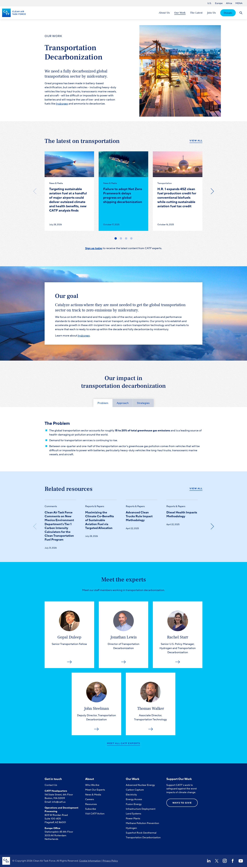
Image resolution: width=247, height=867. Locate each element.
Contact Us (51, 785)
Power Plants (133, 818)
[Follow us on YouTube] (240, 861)
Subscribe (90, 809)
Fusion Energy (134, 804)
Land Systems (133, 813)
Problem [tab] (102, 403)
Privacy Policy (110, 860)
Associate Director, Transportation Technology (150, 713)
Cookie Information (90, 860)
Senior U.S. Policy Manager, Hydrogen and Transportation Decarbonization (178, 644)
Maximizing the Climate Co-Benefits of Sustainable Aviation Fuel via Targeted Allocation (99, 520)
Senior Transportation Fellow (69, 640)
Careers (89, 799)
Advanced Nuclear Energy (140, 785)
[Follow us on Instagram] (224, 861)
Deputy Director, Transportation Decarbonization (96, 713)
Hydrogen (131, 828)
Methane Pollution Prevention (142, 823)
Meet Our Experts (95, 789)
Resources (91, 804)
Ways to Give (182, 802)
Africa (229, 3)
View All (196, 140)
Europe (219, 3)
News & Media (93, 794)
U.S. (209, 3)
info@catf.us (58, 802)
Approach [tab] (123, 403)
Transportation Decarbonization (143, 837)
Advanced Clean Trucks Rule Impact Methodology (139, 516)
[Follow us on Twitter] (216, 861)
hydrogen (62, 103)
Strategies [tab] (143, 403)
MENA (238, 3)
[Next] (212, 191)
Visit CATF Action (94, 813)
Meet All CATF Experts (123, 743)
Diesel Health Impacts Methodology (181, 514)
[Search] (240, 12)
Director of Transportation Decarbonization (123, 642)
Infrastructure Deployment (140, 809)
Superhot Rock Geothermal (141, 832)
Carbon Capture (135, 789)
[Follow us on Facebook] (232, 861)
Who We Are (92, 785)
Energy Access (134, 799)
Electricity (131, 794)
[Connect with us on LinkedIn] (208, 861)
